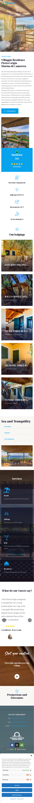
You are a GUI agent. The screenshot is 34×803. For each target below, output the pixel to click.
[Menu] (32, 3)
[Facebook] (12, 745)
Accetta (17, 785)
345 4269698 (14, 722)
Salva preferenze (17, 795)
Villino (15, 369)
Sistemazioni (14, 300)
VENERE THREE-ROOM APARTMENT (17, 400)
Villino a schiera (17, 334)
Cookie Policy (13, 798)
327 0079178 (22, 722)
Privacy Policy (20, 798)
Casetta (7, 300)
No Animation (9, 439)
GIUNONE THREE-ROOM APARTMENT (17, 365)
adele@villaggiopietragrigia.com (19, 726)
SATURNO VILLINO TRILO (17, 265)
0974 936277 (22, 718)
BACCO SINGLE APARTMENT (17, 296)
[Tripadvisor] (22, 745)
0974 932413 (14, 718)
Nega (16, 790)
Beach (7, 433)
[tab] (17, 426)
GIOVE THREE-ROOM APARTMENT (17, 331)
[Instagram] (17, 745)
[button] (31, 755)
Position (8, 426)
